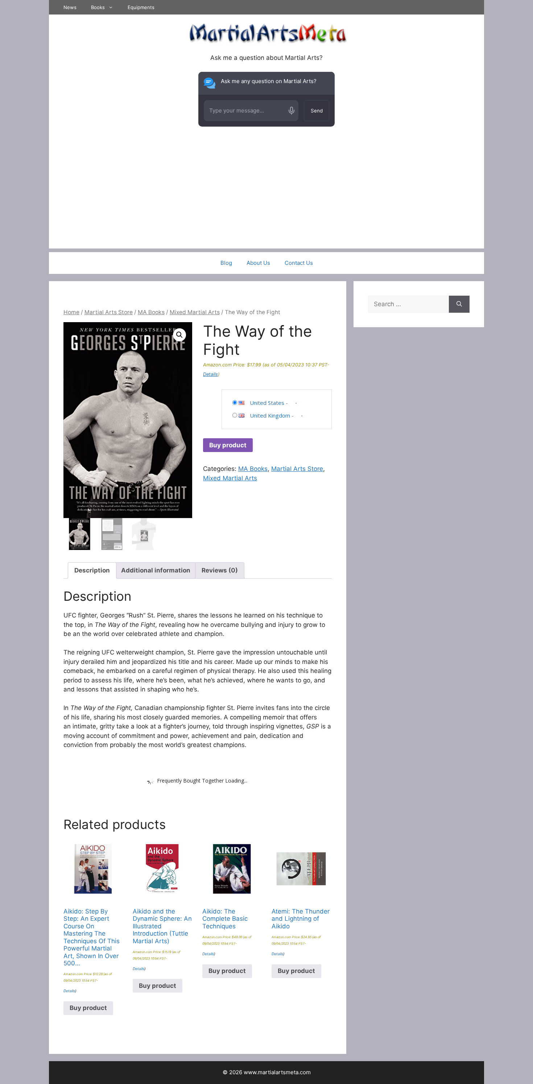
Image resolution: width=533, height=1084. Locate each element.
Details (210, 374)
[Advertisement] (266, 198)
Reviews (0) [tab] (220, 570)
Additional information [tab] (155, 570)
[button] (179, 334)
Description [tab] (92, 570)
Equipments (141, 7)
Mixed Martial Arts (195, 312)
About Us (258, 262)
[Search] (459, 304)
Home (71, 312)
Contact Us (299, 262)
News (70, 7)
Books (98, 7)
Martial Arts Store (108, 312)
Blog (226, 262)
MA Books (151, 312)
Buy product (228, 445)
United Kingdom (270, 415)
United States (267, 402)
